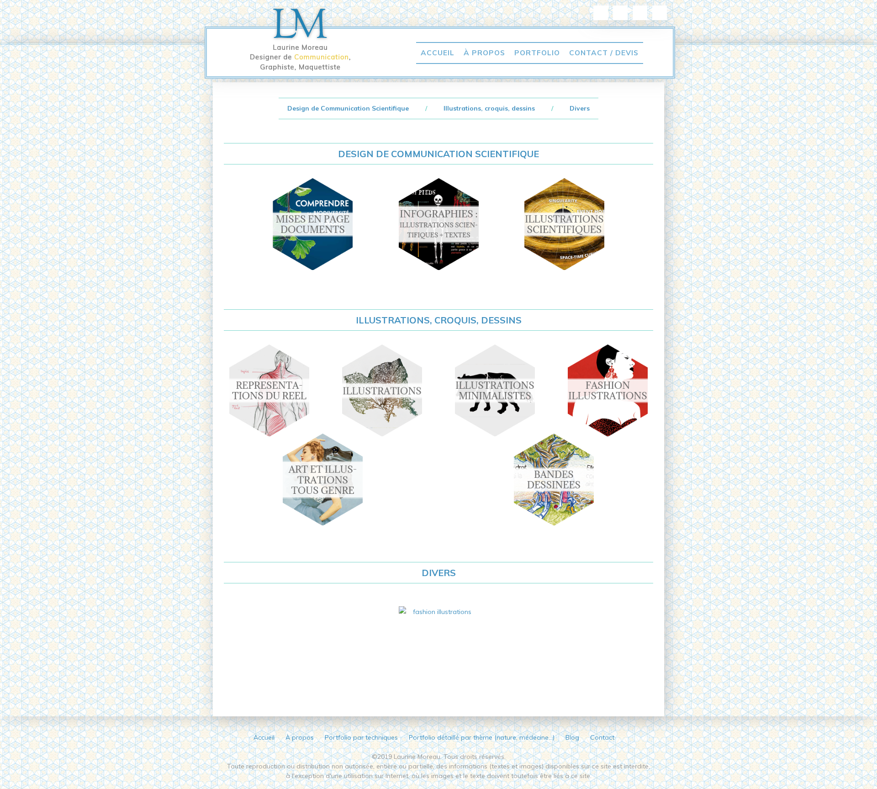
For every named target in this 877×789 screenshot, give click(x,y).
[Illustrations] (382, 390)
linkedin (600, 12)
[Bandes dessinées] (554, 479)
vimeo (659, 12)
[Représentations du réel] (269, 390)
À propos (484, 52)
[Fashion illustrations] (607, 390)
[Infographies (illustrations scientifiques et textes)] (438, 224)
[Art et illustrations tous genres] (328, 479)
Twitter (640, 12)
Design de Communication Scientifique (349, 108)
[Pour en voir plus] (438, 652)
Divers (580, 108)
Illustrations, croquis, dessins (489, 108)
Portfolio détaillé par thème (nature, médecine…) (482, 737)
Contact (602, 737)
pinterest (620, 12)
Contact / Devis (604, 52)
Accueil (437, 52)
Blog (572, 737)
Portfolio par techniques (361, 737)
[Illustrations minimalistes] (495, 390)
